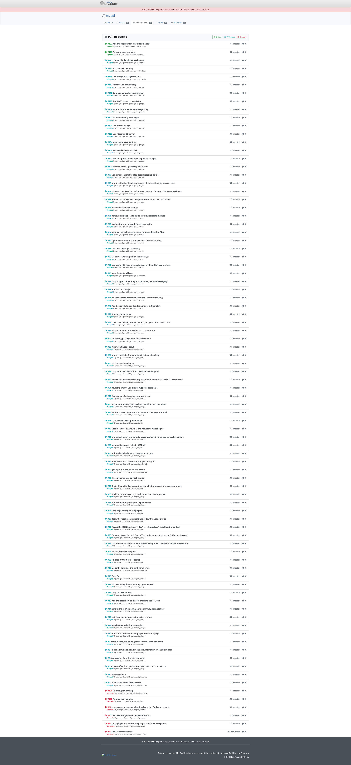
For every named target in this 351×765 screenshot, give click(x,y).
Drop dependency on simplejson (127, 510)
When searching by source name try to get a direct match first (141, 322)
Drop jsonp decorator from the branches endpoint (135, 371)
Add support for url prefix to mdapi (127, 658)
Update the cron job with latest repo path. (132, 224)
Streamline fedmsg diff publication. (128, 478)
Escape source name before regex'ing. (130, 109)
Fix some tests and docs (124, 52)
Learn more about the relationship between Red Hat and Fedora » (218, 753)
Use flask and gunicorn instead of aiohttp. (132, 715)
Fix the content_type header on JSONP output (133, 330)
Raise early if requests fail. (125, 150)
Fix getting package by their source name (131, 338)
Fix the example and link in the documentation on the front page (141, 649)
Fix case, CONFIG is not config (126, 559)
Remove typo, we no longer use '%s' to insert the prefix (137, 641)
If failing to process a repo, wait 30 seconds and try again (138, 494)
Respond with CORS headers (125, 207)
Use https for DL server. (124, 134)
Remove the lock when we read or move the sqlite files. (138, 232)
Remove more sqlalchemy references (130, 166)
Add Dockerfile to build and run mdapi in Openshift (136, 306)
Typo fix (115, 576)
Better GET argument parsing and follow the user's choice (139, 519)
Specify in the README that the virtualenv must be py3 (138, 428)
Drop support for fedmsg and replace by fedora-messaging (139, 281)
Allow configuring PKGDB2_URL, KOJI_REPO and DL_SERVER (138, 666)
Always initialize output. (123, 347)
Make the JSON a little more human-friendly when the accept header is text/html (150, 543)
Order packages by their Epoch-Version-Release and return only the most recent (149, 535)
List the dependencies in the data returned (132, 617)
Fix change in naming (123, 68)
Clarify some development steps (127, 420)
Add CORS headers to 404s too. (127, 101)
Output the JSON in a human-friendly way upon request (138, 609)
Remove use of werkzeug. (125, 84)
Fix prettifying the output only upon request (133, 584)
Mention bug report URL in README (128, 445)
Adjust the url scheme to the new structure (132, 453)
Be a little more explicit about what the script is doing (137, 297)
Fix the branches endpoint (124, 551)
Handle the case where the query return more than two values (141, 199)
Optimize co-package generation (128, 93)
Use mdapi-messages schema (127, 76)
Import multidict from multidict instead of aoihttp (135, 355)
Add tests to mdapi (121, 289)
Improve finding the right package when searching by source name (143, 183)
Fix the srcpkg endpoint (123, 363)
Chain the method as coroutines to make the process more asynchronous (147, 486)
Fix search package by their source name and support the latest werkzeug (147, 191)
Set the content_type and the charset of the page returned (139, 412)
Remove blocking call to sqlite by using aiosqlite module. (138, 215)
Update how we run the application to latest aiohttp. (137, 240)
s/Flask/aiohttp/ (118, 674)
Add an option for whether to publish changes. (135, 158)
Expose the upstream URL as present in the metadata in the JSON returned (147, 379)
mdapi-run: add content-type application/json (133, 461)
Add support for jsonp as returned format (131, 396)
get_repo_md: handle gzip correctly (128, 469)
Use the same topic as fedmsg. (126, 248)
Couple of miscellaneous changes (128, 60)
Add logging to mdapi (122, 314)
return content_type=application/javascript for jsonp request (140, 707)
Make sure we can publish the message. (130, 256)
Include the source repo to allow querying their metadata (139, 404)
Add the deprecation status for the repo (132, 43)
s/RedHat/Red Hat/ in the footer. (126, 682)
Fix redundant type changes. (126, 117)
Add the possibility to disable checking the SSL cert (136, 600)
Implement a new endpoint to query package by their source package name (148, 437)
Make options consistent (124, 142)
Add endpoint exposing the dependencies (131, 502)
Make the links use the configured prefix (131, 568)
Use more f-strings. (122, 125)
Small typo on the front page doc (127, 625)
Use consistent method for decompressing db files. (136, 175)
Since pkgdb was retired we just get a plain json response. (139, 723)
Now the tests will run (122, 273)
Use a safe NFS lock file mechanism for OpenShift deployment (141, 265)
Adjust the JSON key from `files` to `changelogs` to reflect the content (146, 527)
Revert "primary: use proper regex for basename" (135, 387)
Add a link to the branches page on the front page (135, 633)
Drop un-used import (122, 592)
